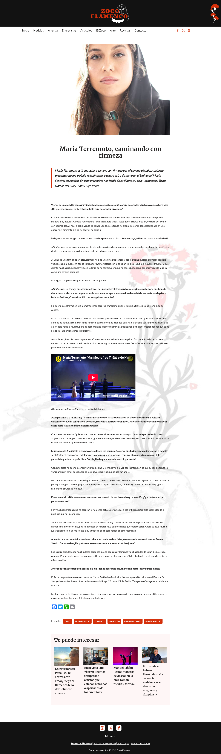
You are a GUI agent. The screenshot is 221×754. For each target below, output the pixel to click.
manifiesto (114, 621)
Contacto (140, 30)
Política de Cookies (140, 743)
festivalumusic (82, 621)
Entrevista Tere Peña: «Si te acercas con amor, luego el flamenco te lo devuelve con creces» (65, 681)
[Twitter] (183, 30)
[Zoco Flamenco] (110, 13)
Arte (113, 30)
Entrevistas (69, 30)
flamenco (99, 621)
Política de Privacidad (105, 743)
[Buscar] (196, 30)
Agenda (53, 30)
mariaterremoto (132, 621)
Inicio (25, 30)
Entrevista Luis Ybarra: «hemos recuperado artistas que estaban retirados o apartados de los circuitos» (95, 680)
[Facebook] (178, 30)
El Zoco (101, 30)
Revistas (125, 30)
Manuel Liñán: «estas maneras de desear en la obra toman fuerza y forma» (124, 676)
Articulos (86, 30)
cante (68, 621)
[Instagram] (189, 30)
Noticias (38, 30)
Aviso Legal (123, 743)
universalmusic (153, 621)
